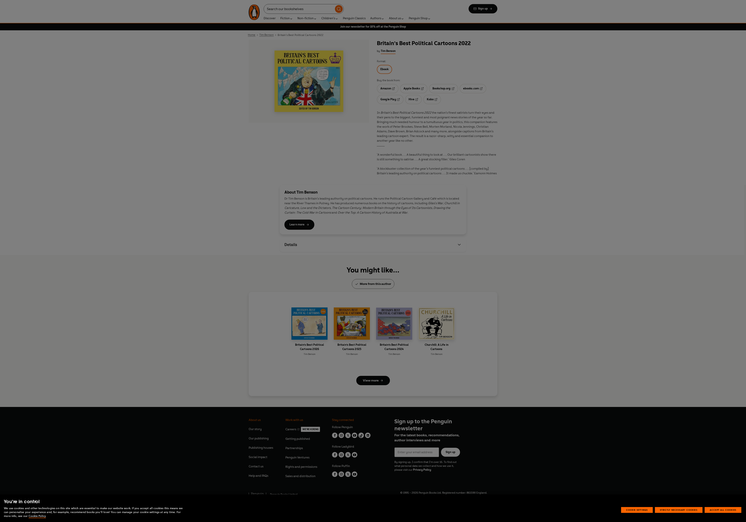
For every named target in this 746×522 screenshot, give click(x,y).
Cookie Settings (637, 509)
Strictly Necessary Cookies (678, 509)
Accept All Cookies (723, 509)
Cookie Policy (37, 516)
